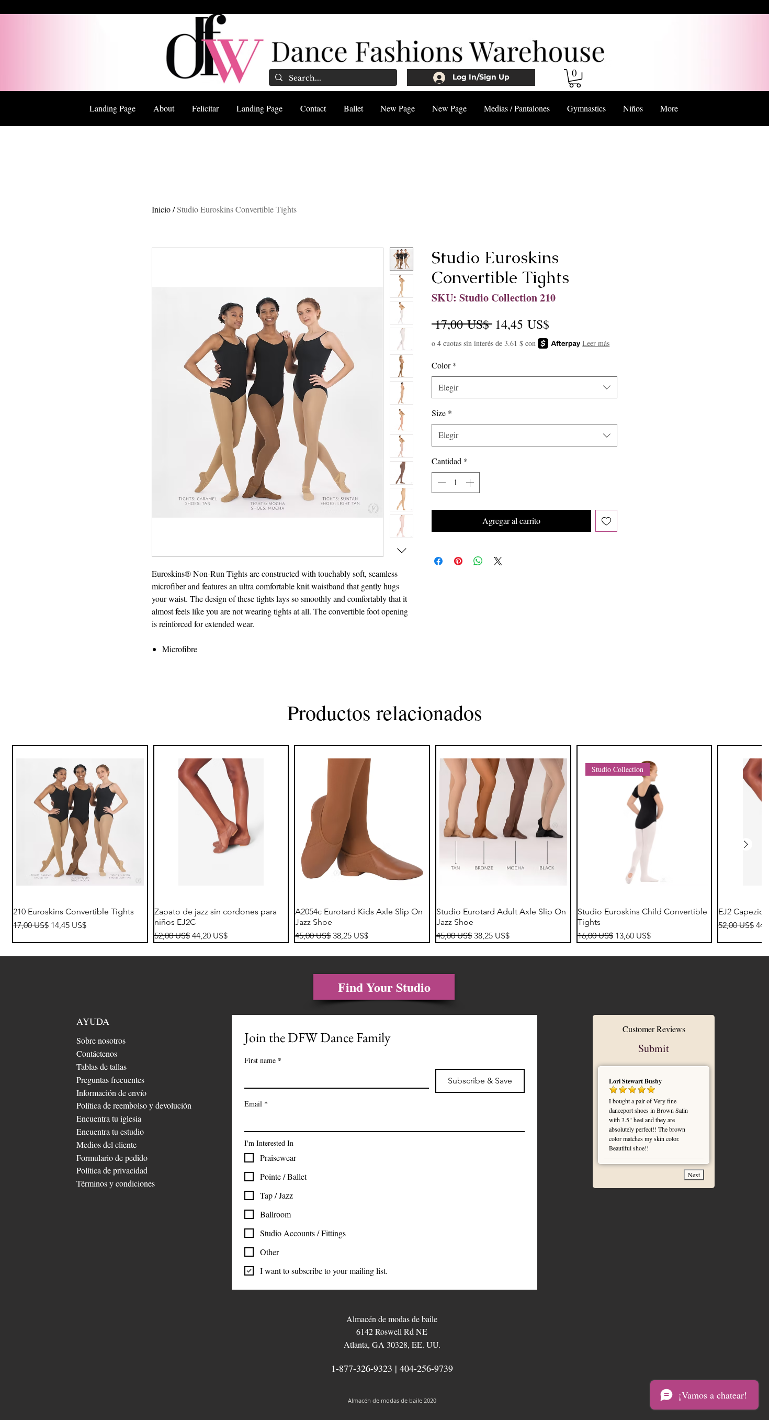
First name (262, 1060)
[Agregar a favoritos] (606, 521)
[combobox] (524, 387)
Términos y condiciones (115, 1183)
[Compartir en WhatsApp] (478, 561)
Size (442, 412)
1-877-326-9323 (361, 1368)
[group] (384, 844)
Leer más (595, 343)
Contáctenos (96, 1053)
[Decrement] (440, 483)
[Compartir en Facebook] (438, 561)
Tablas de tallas (101, 1066)
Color (444, 365)
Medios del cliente (106, 1144)
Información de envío (111, 1092)
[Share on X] (498, 561)
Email (256, 1103)
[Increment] (470, 483)
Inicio (161, 209)
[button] (575, 78)
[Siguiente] (746, 844)
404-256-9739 (426, 1368)
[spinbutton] (455, 483)
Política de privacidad (112, 1170)
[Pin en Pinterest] (458, 561)
